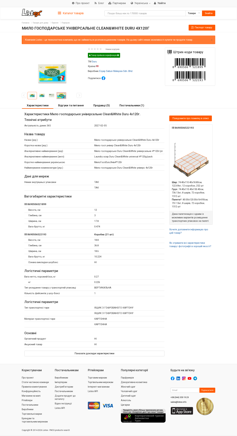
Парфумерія (127, 377)
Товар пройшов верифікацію (103, 55)
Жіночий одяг (128, 386)
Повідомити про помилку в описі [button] (190, 118)
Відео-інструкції (63, 403)
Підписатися (207, 390)
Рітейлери (27, 400)
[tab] (71, 13)
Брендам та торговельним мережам (35, 420)
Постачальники (30, 405)
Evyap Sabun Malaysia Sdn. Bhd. (116, 71)
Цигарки (125, 405)
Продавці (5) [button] (101, 105)
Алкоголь (126, 400)
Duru (94, 61)
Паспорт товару (203, 27)
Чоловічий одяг (129, 391)
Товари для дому (40, 23)
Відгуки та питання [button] (71, 105)
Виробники (27, 409)
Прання (55, 23)
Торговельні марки (32, 414)
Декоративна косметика (134, 382)
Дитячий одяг (128, 395)
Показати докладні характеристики (94, 353)
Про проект (28, 377)
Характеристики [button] (38, 105)
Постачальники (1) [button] (131, 105)
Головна (25, 23)
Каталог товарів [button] (73, 13)
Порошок (66, 23)
